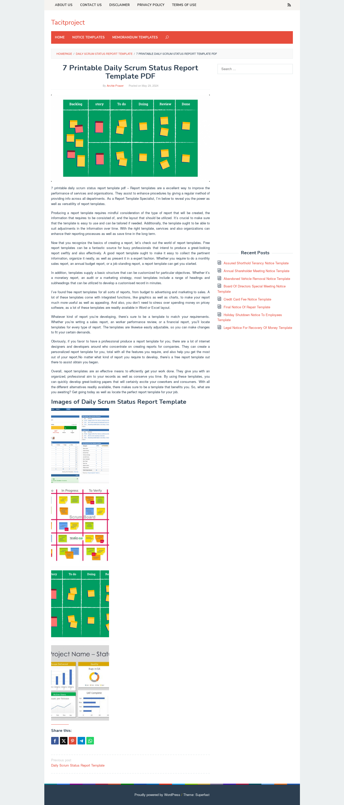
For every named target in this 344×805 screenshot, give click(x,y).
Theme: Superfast (196, 794)
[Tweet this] (63, 740)
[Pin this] (72, 740)
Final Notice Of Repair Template (247, 307)
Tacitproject (68, 22)
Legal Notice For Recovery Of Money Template (258, 327)
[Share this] (55, 740)
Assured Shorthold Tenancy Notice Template (256, 263)
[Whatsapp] (90, 740)
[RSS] (289, 5)
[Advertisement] (255, 164)
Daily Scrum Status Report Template (78, 763)
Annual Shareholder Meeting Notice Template (256, 270)
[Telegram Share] (81, 740)
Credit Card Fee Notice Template (247, 299)
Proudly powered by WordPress (157, 794)
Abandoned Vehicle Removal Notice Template (257, 278)
